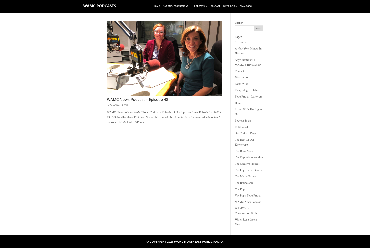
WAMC (113, 105)
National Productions (175, 6)
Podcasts (199, 6)
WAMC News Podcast (248, 202)
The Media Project (246, 176)
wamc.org (246, 6)
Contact (215, 6)
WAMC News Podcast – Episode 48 (137, 99)
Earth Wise (241, 84)
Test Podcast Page (245, 133)
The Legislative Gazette (249, 170)
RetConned (241, 127)
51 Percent (241, 42)
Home (156, 6)
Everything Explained (247, 90)
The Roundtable (244, 183)
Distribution (230, 6)
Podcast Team (243, 120)
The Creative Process (247, 164)
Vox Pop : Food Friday (248, 195)
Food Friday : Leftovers (248, 96)
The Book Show (244, 151)
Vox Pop (240, 189)
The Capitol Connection (249, 157)
